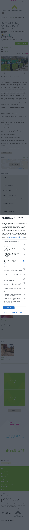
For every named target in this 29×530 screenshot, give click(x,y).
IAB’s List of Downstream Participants (16, 237)
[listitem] (14, 241)
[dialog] (14, 265)
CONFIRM (8, 307)
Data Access (14, 312)
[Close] (26, 217)
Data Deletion (7, 312)
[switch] (24, 244)
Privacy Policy (22, 312)
